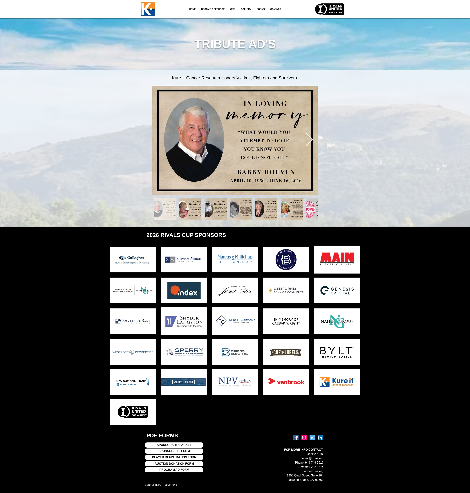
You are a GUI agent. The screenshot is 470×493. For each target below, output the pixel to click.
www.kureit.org (313, 471)
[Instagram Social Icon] (304, 437)
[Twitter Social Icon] (312, 437)
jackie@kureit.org (312, 458)
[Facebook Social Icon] (296, 437)
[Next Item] (309, 140)
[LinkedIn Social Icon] (320, 437)
